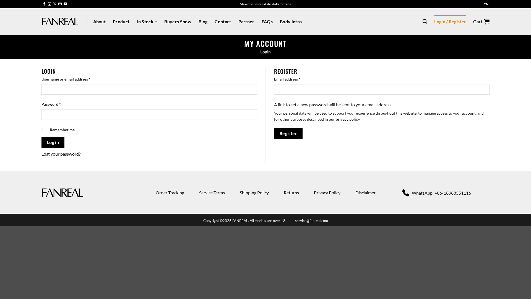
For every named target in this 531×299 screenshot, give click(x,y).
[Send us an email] (60, 4)
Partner (246, 21)
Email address (295, 78)
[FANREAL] (60, 21)
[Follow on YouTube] (65, 4)
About (99, 21)
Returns (291, 192)
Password (58, 104)
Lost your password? (60, 153)
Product (121, 21)
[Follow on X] (54, 4)
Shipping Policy (254, 192)
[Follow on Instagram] (49, 4)
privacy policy (348, 119)
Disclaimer (365, 192)
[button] (425, 21)
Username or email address (73, 78)
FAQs (267, 21)
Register (288, 133)
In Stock (145, 21)
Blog (203, 21)
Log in (53, 142)
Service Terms (212, 192)
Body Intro (291, 21)
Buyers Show (177, 21)
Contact (223, 21)
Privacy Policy (327, 192)
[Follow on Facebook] (44, 4)
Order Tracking (170, 192)
